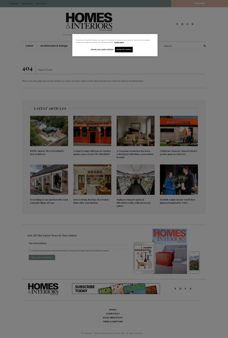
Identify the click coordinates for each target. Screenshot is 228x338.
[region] (115, 45)
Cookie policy (119, 42)
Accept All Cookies (124, 49)
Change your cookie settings (102, 49)
